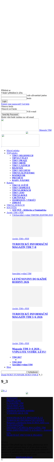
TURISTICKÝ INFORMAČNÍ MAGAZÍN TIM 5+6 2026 (30, 315)
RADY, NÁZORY (20, 180)
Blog (9, 367)
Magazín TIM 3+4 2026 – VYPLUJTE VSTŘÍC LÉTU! (29, 350)
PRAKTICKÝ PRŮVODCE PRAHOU (25, 435)
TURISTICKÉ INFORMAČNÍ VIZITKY (25, 420)
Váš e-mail (31, 111)
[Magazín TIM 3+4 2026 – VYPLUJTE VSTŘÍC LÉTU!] (27, 341)
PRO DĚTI (17, 178)
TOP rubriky (12, 153)
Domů (4, 375)
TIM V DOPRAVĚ (21, 188)
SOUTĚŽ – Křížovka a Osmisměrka (29, 210)
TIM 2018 (39, 215)
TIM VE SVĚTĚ (20, 185)
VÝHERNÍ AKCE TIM (17, 413)
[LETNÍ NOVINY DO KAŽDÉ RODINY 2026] (27, 271)
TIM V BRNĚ (19, 163)
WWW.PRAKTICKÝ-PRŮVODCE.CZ (25, 418)
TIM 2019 (48, 215)
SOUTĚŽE (12, 207)
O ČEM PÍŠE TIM (15, 403)
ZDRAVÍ (16, 202)
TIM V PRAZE (19, 160)
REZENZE (17, 168)
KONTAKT (12, 398)
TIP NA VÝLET (20, 158)
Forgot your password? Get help (15, 104)
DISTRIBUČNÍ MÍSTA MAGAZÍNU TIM (26, 427)
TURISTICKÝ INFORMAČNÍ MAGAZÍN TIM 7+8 (30, 246)
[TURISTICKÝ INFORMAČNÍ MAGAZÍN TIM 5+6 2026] (27, 306)
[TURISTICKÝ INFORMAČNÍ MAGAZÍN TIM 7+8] (27, 236)
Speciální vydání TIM (25, 215)
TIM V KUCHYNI (21, 170)
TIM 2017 (17, 357)
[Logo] (1, 146)
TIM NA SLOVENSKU (23, 173)
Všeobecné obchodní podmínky (20, 410)
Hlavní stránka (13, 150)
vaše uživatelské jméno (37, 95)
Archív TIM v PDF (15, 212)
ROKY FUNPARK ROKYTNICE (22, 375)
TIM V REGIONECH (22, 155)
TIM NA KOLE (19, 195)
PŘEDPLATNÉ (14, 400)
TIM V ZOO (18, 193)
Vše (14, 215)
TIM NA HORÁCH (21, 190)
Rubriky (10, 183)
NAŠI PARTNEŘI (15, 425)
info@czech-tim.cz (24, 457)
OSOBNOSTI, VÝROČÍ (23, 200)
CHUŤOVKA (18, 197)
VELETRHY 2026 (15, 405)
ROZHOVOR (18, 175)
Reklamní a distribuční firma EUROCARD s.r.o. (28, 422)
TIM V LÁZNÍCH (21, 165)
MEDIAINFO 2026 (15, 408)
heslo (29, 98)
